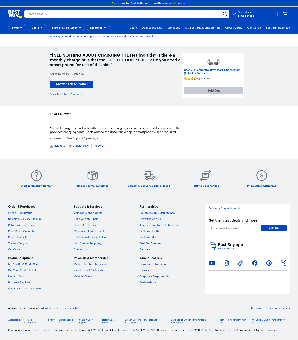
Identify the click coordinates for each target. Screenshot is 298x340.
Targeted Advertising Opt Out (233, 321)
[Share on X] (283, 263)
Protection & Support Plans (90, 237)
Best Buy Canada (279, 308)
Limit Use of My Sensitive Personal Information (188, 321)
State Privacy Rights (86, 321)
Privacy (51, 320)
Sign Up (274, 227)
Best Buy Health (149, 231)
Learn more (226, 248)
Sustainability (148, 282)
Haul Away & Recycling (87, 243)
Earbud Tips (124, 36)
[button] (243, 14)
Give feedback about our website (61, 308)
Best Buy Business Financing (25, 288)
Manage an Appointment (89, 231)
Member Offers (83, 276)
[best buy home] (15, 14)
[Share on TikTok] (240, 263)
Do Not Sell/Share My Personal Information (141, 321)
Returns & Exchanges (21, 225)
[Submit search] (225, 14)
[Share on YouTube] (212, 263)
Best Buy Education (151, 237)
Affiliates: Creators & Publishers (159, 225)
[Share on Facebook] (255, 263)
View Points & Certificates (89, 270)
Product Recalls (17, 237)
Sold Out (213, 90)
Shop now (179, 3)
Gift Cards (14, 249)
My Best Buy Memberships (90, 264)
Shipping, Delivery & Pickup (25, 218)
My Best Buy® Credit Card (23, 264)
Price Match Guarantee (22, 231)
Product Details (144, 36)
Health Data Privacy (108, 321)
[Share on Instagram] (226, 263)
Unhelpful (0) (81, 145)
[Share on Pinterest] (269, 263)
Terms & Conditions (30, 321)
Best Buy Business (150, 243)
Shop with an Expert (86, 218)
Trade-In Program (18, 243)
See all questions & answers (66, 94)
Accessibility (14, 320)
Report (98, 145)
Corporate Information (153, 264)
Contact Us (80, 249)
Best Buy (55, 36)
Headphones (72, 36)
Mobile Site (254, 308)
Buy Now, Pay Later (19, 282)
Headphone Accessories (98, 36)
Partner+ (145, 249)
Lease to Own (16, 276)
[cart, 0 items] (285, 14)
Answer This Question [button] (72, 84)
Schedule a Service (85, 225)
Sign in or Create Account (224, 208)
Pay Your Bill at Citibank (22, 270)
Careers (144, 270)
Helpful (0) (60, 145)
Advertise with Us (150, 218)
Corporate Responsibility (155, 276)
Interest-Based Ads (65, 321)
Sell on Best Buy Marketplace (157, 212)
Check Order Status (20, 212)
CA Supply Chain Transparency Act (268, 321)
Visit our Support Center (88, 212)
